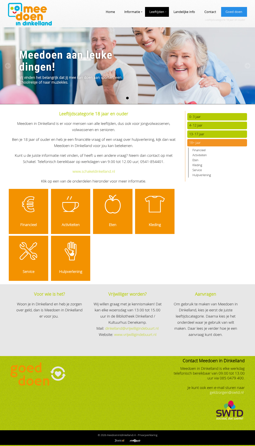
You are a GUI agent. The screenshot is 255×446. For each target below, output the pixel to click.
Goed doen (234, 12)
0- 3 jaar (195, 116)
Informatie (132, 12)
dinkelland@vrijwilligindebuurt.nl (132, 328)
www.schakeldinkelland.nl (94, 171)
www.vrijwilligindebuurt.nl (135, 334)
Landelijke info (184, 12)
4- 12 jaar (195, 125)
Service (28, 271)
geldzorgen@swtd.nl (227, 392)
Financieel (28, 224)
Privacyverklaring (147, 435)
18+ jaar (195, 142)
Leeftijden (156, 12)
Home (110, 12)
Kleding (155, 224)
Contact (210, 12)
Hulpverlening (70, 271)
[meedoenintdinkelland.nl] (30, 24)
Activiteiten (71, 224)
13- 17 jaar (196, 134)
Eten (112, 224)
